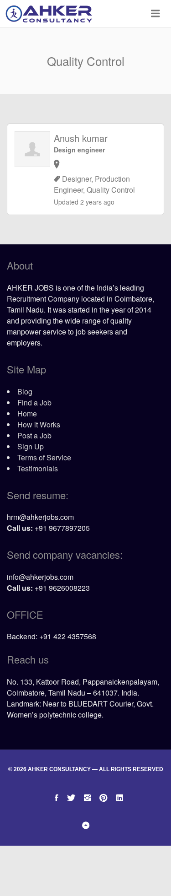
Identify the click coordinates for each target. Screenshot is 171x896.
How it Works (38, 424)
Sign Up (30, 446)
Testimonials (37, 468)
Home (27, 413)
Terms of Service (44, 457)
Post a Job (34, 435)
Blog (24, 391)
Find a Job (34, 402)
